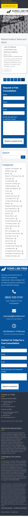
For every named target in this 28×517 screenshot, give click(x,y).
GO (23, 157)
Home (3, 25)
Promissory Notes (11, 223)
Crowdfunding (9, 181)
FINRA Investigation (11, 188)
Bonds (7, 173)
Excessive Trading (11, 183)
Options (7, 213)
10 (23, 79)
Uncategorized (10, 248)
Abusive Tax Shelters (12, 168)
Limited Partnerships (12, 201)
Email (5, 109)
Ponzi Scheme (10, 218)
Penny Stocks (9, 216)
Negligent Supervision (12, 206)
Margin (7, 203)
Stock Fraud (9, 241)
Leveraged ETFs (10, 198)
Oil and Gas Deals (11, 211)
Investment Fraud (11, 196)
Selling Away (9, 238)
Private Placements (11, 221)
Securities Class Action (12, 233)
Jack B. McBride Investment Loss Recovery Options (10, 49)
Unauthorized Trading (12, 246)
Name (5, 94)
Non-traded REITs (11, 208)
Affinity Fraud (9, 171)
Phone (5, 102)
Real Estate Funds (11, 226)
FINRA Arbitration (8, 56)
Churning (8, 178)
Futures (7, 193)
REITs (7, 228)
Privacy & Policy (14, 512)
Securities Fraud (10, 236)
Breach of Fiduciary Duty (13, 176)
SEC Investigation (11, 231)
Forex (7, 191)
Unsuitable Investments (17, 56)
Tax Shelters (9, 243)
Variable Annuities (11, 256)
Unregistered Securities (13, 251)
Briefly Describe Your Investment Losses (10, 118)
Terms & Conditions (5, 512)
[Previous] (5, 79)
